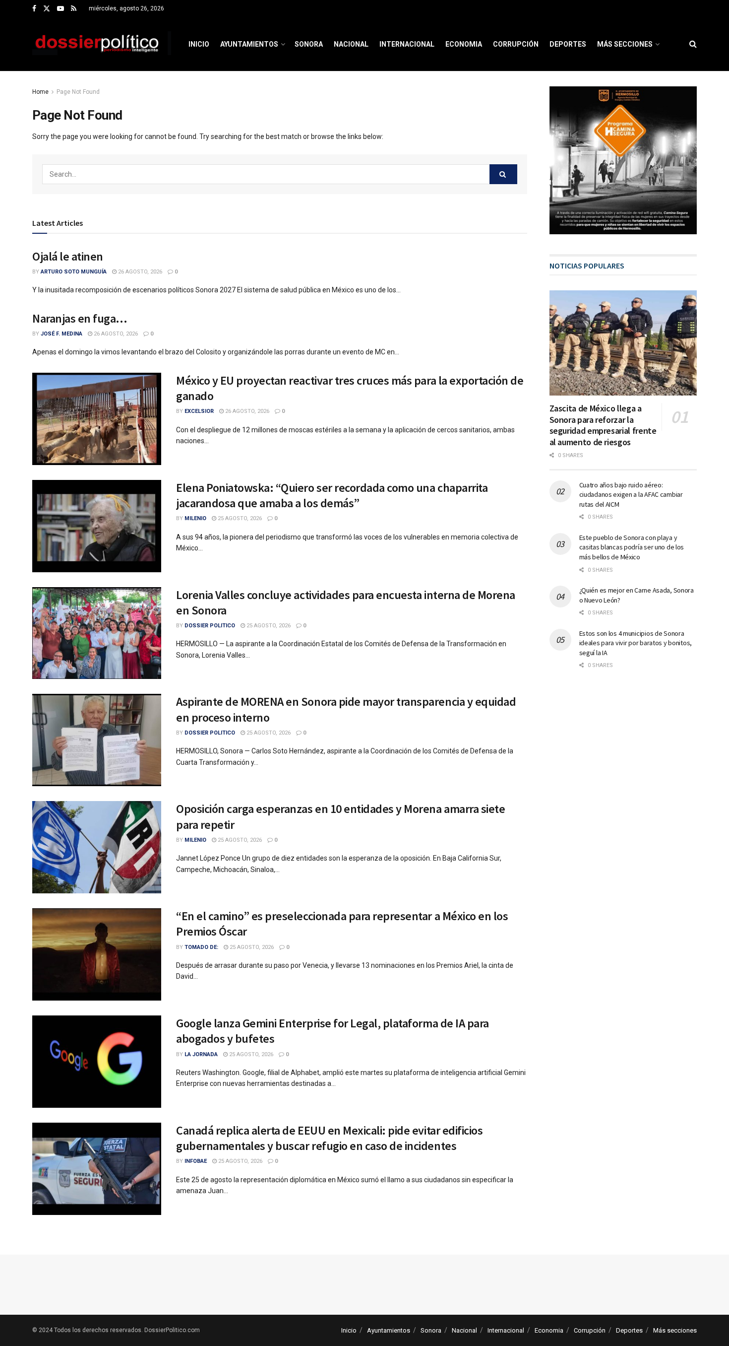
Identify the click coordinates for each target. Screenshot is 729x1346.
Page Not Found (78, 91)
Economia (463, 44)
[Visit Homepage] (101, 44)
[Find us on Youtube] (60, 9)
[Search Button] (693, 44)
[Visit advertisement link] (623, 160)
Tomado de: (201, 947)
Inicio (198, 44)
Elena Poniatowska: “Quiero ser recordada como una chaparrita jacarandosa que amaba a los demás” (331, 495)
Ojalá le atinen (67, 256)
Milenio (195, 518)
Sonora (309, 44)
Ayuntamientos (249, 44)
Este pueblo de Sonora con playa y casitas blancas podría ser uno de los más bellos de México (631, 547)
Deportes (567, 44)
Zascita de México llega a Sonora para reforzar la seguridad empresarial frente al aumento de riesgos (603, 425)
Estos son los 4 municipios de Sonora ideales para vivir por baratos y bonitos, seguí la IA (635, 643)
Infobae (195, 1161)
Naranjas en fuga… (79, 318)
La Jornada (201, 1054)
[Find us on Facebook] (34, 9)
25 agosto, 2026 (239, 518)
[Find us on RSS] (73, 9)
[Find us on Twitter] (46, 9)
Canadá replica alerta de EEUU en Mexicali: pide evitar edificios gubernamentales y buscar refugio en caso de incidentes (329, 1138)
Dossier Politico (209, 625)
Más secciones (625, 44)
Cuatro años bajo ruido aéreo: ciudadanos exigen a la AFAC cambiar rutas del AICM (631, 494)
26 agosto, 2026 (139, 272)
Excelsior (199, 411)
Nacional (351, 44)
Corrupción (516, 44)
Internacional (406, 44)
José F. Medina (61, 334)
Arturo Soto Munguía (74, 272)
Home (40, 91)
